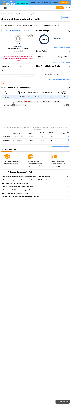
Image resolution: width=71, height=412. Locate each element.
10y (25, 105)
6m (11, 105)
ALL (20, 46)
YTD (16, 105)
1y (13, 105)
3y (19, 105)
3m (8, 105)
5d (5, 105)
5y (22, 105)
